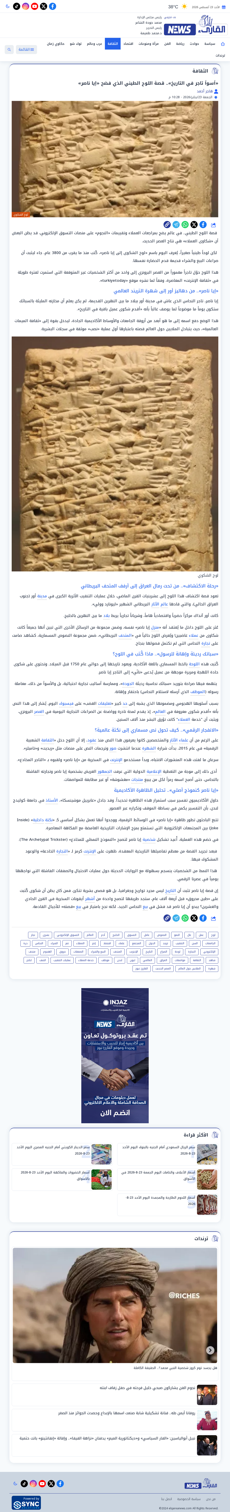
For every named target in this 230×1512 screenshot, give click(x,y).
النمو (177, 934)
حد (125, 703)
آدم (103, 934)
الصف (42, 960)
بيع (145, 906)
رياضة (180, 44)
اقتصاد (128, 44)
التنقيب (180, 943)
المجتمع (136, 943)
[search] (9, 49)
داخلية (38, 819)
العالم (160, 711)
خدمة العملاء (86, 960)
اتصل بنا (166, 1499)
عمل (201, 934)
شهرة (211, 968)
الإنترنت (116, 759)
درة (25, 943)
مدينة (42, 596)
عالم (164, 604)
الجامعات (210, 943)
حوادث (194, 44)
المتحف (125, 635)
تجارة (205, 643)
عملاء (193, 635)
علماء (183, 740)
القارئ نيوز (141, 968)
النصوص (161, 934)
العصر (39, 711)
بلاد (106, 615)
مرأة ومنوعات (149, 44)
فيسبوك (66, 703)
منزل (155, 627)
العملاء (184, 719)
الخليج (116, 934)
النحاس (39, 943)
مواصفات (180, 960)
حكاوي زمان (55, 44)
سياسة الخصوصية (189, 1499)
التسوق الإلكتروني (68, 934)
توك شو (76, 44)
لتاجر (29, 960)
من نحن (211, 1499)
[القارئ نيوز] (196, 25)
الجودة (128, 683)
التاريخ (170, 890)
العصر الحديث (163, 968)
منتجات (137, 779)
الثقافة (113, 44)
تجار (33, 934)
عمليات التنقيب (62, 960)
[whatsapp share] (185, 224)
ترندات (220, 55)
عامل (146, 934)
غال (189, 934)
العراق (163, 960)
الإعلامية (154, 771)
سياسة (209, 44)
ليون (132, 960)
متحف (32, 951)
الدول (152, 943)
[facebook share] (203, 224)
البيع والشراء (98, 951)
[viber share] (176, 224)
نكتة (49, 819)
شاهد (212, 960)
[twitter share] (194, 224)
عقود (91, 740)
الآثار (155, 604)
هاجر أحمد (205, 91)
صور (113, 748)
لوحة (177, 951)
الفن (167, 44)
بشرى (46, 934)
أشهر (90, 898)
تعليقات (104, 703)
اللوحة (194, 664)
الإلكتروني (209, 951)
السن (195, 943)
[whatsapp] (167, 224)
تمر (67, 943)
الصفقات (78, 951)
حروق (62, 951)
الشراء (54, 943)
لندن (119, 960)
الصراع (163, 951)
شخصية (149, 839)
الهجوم (47, 951)
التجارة (62, 851)
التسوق (131, 934)
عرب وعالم (94, 44)
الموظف (197, 691)
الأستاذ (52, 800)
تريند (165, 943)
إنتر (94, 943)
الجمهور (105, 771)
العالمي (147, 960)
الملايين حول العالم (189, 968)
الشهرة (149, 748)
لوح (213, 934)
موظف (105, 960)
